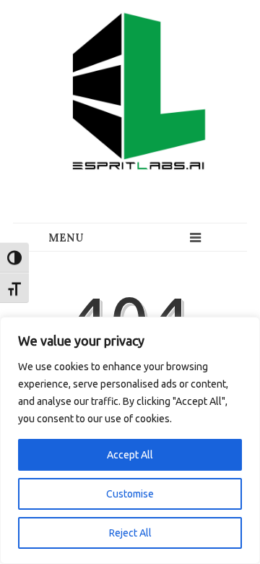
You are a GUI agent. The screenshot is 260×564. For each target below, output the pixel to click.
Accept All (130, 455)
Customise (130, 494)
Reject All (130, 533)
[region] (130, 440)
